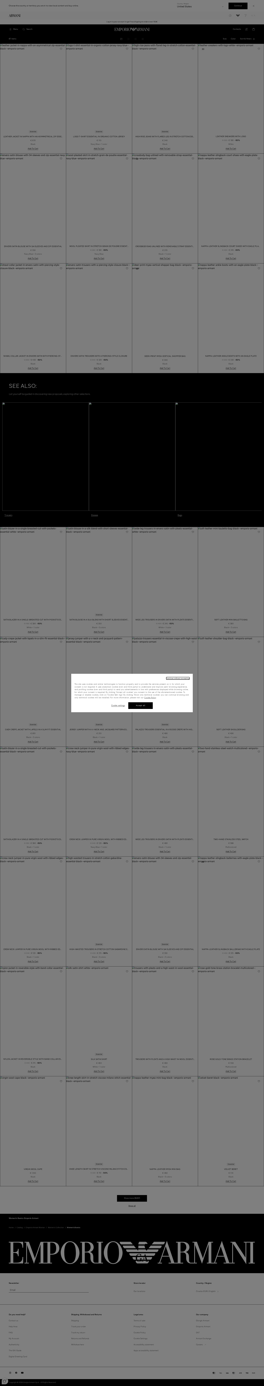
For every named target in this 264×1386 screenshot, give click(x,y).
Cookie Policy (150, 698)
